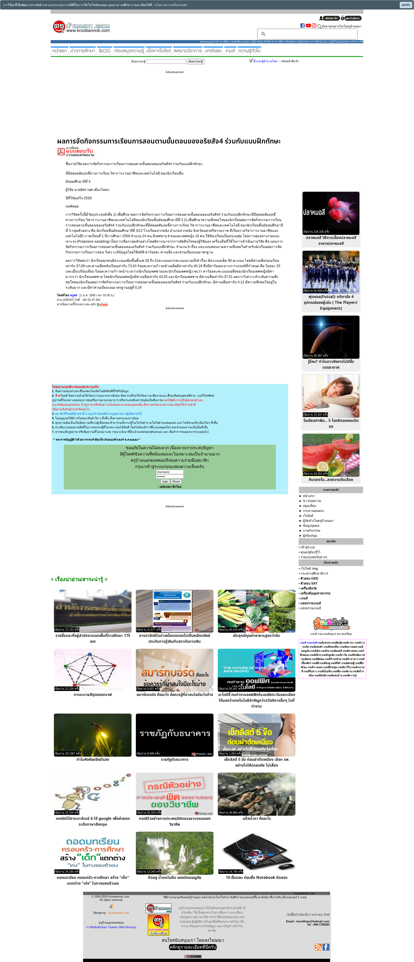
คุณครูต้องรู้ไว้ (310, 552)
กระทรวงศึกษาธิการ (314, 573)
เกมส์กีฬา (336, 663)
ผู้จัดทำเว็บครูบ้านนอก (318, 520)
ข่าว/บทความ (312, 501)
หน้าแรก (309, 496)
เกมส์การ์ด (341, 654)
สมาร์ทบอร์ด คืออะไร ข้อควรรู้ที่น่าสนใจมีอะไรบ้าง (174, 695)
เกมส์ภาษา (348, 642)
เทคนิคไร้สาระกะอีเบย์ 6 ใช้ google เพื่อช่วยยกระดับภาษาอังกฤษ (93, 821)
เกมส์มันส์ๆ (320, 675)
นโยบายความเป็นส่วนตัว (171, 5)
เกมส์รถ (325, 650)
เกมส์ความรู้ (349, 675)
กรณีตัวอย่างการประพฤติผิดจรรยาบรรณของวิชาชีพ (174, 821)
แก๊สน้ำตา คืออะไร (257, 819)
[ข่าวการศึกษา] (82, 53)
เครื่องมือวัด (309, 588)
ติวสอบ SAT (309, 583)
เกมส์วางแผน (315, 667)
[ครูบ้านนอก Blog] (105, 53)
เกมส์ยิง (336, 671)
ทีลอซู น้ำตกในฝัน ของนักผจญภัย (174, 878)
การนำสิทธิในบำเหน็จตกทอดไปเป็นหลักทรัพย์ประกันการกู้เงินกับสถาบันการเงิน (174, 638)
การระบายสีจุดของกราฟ (93, 695)
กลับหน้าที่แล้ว (290, 61)
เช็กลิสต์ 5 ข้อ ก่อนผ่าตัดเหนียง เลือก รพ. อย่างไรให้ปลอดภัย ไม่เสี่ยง (256, 762)
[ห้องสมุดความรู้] (129, 53)
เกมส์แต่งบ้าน (334, 675)
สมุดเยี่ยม (309, 506)
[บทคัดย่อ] (213, 53)
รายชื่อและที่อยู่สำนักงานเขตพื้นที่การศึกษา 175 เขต (92, 638)
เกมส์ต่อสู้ (336, 642)
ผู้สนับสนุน (310, 535)
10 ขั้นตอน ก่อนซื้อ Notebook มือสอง (256, 878)
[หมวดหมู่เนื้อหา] (159, 53)
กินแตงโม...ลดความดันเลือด (331, 480)
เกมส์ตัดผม (318, 659)
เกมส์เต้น (315, 650)
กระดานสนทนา (314, 511)
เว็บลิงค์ (308, 516)
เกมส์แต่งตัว (316, 646)
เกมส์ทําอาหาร (350, 659)
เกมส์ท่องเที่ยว (332, 646)
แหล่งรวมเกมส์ (311, 603)
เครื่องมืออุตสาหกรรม (316, 593)
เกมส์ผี (315, 663)
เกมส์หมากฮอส (348, 646)
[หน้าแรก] (60, 53)
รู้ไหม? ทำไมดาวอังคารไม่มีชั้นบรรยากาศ (331, 364)
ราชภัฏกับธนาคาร (174, 759)
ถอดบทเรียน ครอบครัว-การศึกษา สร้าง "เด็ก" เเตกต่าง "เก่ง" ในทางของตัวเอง (93, 880)
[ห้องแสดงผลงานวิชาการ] (187, 53)
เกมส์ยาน (347, 671)
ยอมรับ (406, 4)
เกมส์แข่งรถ (324, 642)
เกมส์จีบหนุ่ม (330, 667)
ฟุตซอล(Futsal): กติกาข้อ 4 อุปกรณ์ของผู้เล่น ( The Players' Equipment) (331, 302)
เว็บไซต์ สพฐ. (310, 568)
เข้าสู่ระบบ (308, 547)
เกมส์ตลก (306, 659)
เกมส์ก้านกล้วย (333, 659)
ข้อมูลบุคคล (311, 525)
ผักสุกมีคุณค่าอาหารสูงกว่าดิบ (256, 636)
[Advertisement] (175, 107)
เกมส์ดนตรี (336, 650)
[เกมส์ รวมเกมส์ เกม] (230, 53)
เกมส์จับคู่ (325, 663)
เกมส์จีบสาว (310, 671)
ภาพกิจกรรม (311, 530)
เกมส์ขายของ (350, 650)
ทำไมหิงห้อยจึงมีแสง (93, 759)
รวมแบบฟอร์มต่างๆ (314, 557)
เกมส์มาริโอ (344, 667)
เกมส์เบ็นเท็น (325, 671)
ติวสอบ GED (309, 578)
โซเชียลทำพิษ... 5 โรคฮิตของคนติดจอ (331, 423)
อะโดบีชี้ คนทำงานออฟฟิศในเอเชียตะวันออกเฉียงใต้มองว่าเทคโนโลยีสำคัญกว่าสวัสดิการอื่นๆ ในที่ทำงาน (256, 700)
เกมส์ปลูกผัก (328, 654)
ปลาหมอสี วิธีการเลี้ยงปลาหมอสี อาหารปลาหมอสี (331, 240)
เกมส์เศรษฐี (348, 663)
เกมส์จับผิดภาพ (356, 654)
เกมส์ (304, 598)
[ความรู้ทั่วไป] (249, 53)
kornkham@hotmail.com (152, 431)
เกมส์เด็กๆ (315, 654)
